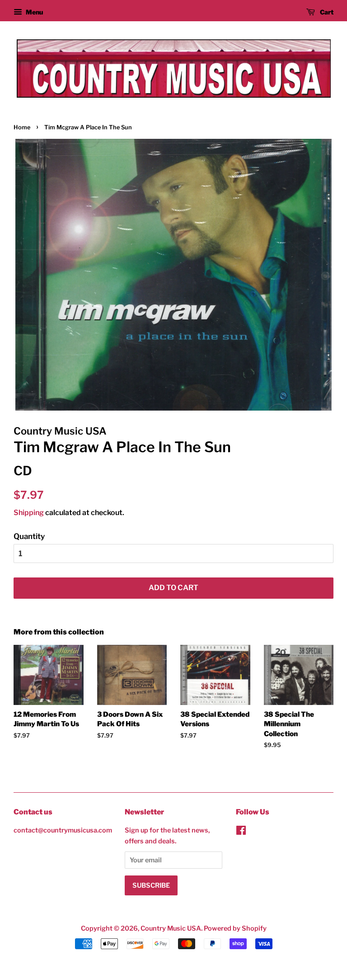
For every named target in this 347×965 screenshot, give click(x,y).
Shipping (29, 512)
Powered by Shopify (235, 928)
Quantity (29, 536)
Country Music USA (171, 928)
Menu (33, 12)
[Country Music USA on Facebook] (241, 832)
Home (22, 127)
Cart (326, 12)
